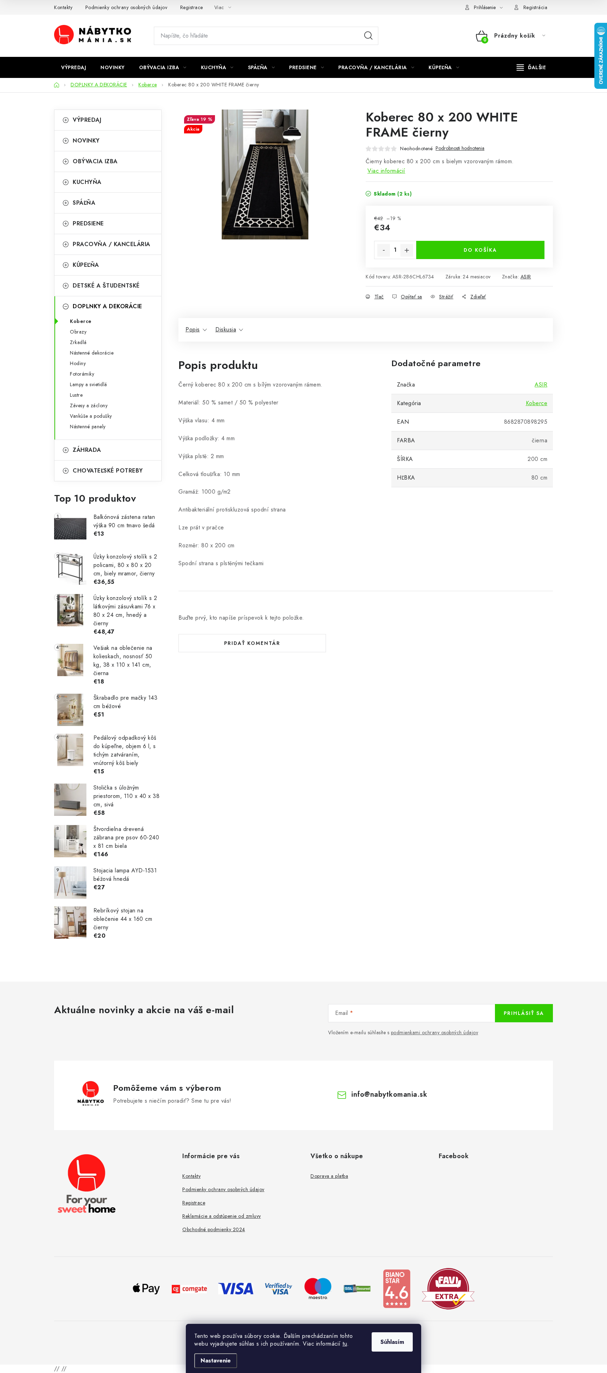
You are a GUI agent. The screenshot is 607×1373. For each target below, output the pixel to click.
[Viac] (531, 67)
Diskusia (225, 329)
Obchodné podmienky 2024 (213, 1229)
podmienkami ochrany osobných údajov (434, 1032)
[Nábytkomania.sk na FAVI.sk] (448, 1288)
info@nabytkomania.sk (389, 1094)
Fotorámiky (82, 373)
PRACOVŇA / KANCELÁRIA (111, 244)
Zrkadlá (78, 342)
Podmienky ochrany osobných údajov (126, 7)
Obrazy (78, 331)
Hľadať (368, 36)
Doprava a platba (329, 1176)
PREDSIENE (88, 223)
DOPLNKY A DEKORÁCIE (107, 306)
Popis (192, 329)
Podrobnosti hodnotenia (460, 148)
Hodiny (78, 363)
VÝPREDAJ (87, 120)
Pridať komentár (252, 643)
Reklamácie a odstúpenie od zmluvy (221, 1216)
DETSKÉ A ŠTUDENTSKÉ (106, 286)
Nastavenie (216, 1361)
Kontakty (63, 7)
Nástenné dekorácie (91, 352)
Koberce (81, 321)
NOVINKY (86, 141)
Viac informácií (386, 171)
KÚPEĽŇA (86, 265)
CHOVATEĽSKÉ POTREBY (108, 471)
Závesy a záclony (88, 405)
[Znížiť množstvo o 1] (383, 250)
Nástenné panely (88, 426)
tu (344, 1344)
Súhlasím (392, 1342)
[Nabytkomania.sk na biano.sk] (397, 1288)
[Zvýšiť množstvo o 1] (406, 250)
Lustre (76, 394)
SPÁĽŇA (84, 203)
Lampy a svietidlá (88, 384)
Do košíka (480, 249)
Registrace (191, 7)
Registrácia (535, 7)
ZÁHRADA (87, 450)
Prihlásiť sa (524, 1013)
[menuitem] (73, 67)
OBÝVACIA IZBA (95, 161)
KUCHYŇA (87, 182)
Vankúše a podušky (91, 416)
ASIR (526, 276)
